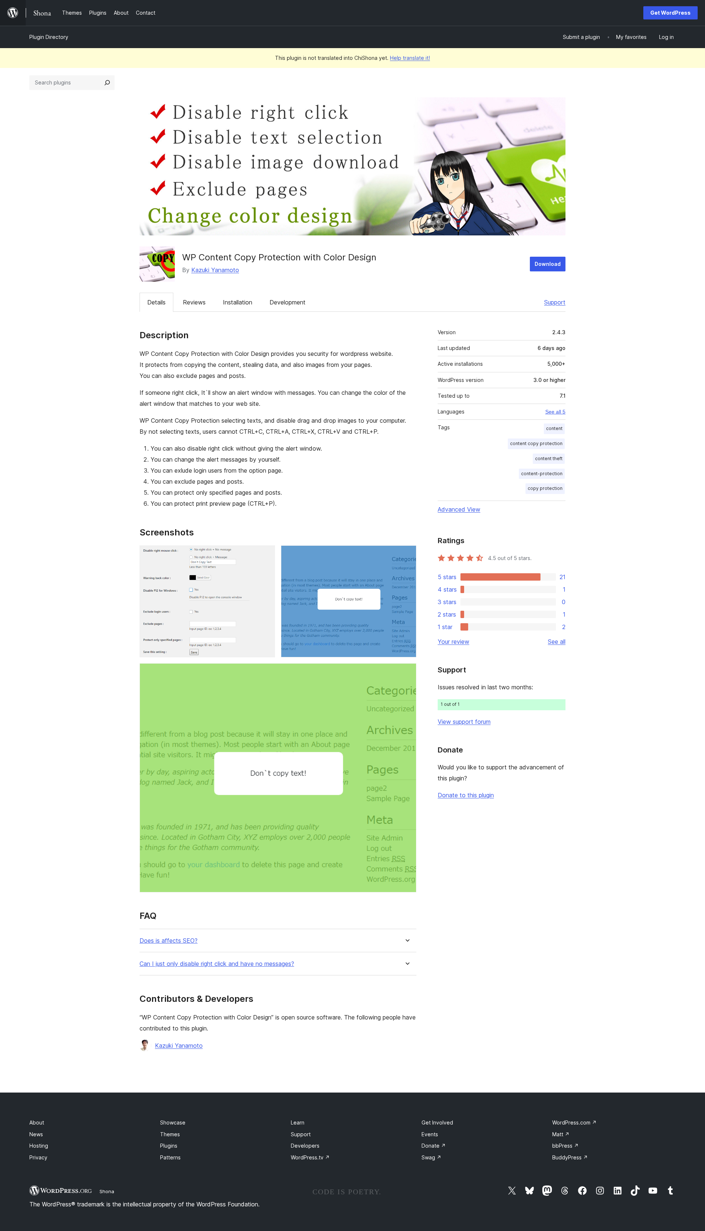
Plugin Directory (48, 37)
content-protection (542, 473)
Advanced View (459, 509)
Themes (170, 1134)
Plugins (168, 1145)
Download (548, 264)
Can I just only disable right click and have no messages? (217, 963)
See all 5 (555, 412)
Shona (107, 1191)
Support (554, 302)
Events (430, 1134)
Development (288, 302)
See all (556, 641)
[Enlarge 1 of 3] (265, 555)
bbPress (565, 1145)
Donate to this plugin (466, 795)
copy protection (545, 488)
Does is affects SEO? (169, 940)
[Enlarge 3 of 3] (406, 673)
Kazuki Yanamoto (215, 270)
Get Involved (437, 1122)
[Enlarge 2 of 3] (406, 555)
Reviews (194, 302)
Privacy (38, 1157)
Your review (453, 641)
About (36, 1122)
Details (156, 302)
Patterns (170, 1157)
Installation (237, 302)
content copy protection (536, 443)
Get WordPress (670, 13)
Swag (431, 1157)
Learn (297, 1122)
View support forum (464, 721)
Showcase (172, 1122)
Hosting (38, 1145)
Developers (305, 1145)
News (36, 1134)
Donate (434, 1145)
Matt (561, 1134)
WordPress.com (574, 1122)
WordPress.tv (310, 1157)
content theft (549, 458)
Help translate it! (410, 58)
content (554, 428)
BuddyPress (570, 1157)
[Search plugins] (107, 82)
